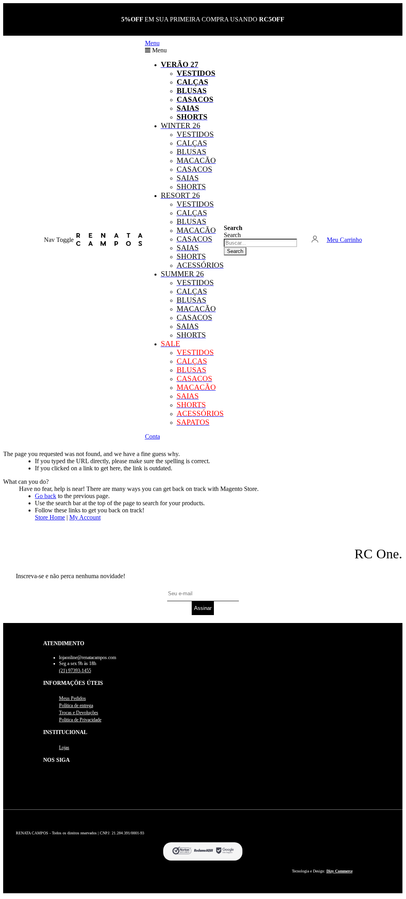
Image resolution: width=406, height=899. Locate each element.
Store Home (50, 517)
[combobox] (260, 243)
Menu (152, 43)
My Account (85, 517)
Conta (152, 436)
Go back (45, 496)
